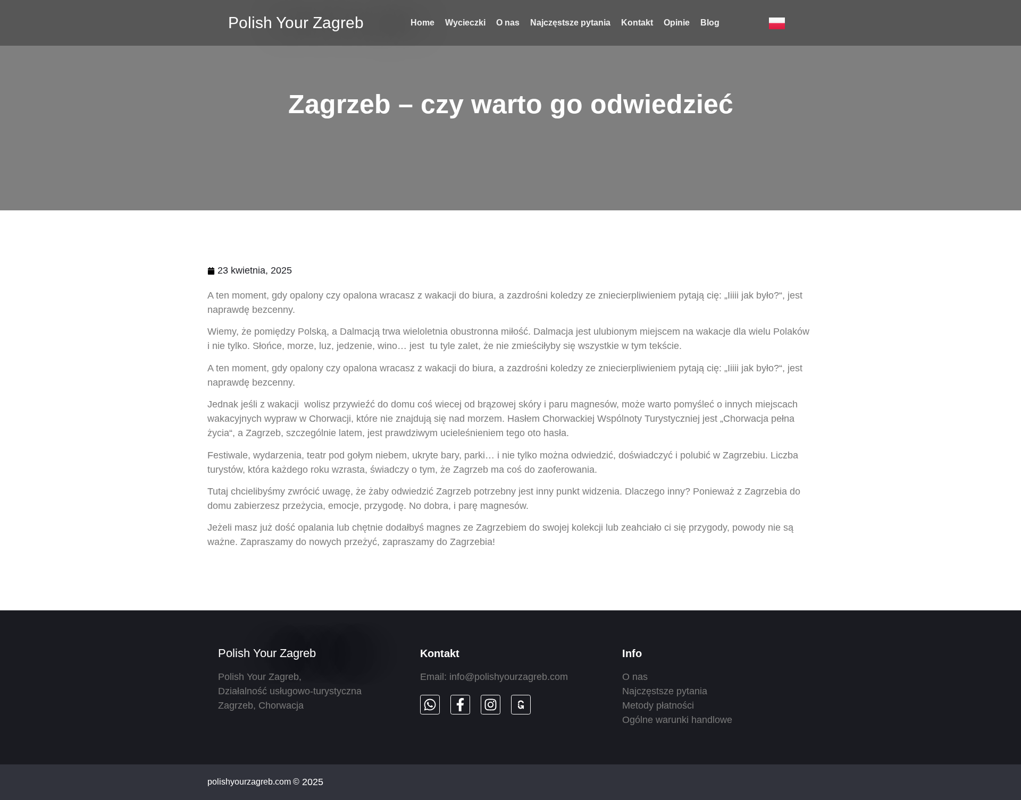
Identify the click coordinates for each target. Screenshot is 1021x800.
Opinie (677, 22)
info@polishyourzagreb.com (508, 676)
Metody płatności (658, 705)
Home (422, 22)
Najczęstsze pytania (570, 22)
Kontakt (637, 22)
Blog (709, 22)
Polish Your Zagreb (296, 22)
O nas (508, 22)
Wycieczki (465, 22)
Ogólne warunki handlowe (677, 719)
